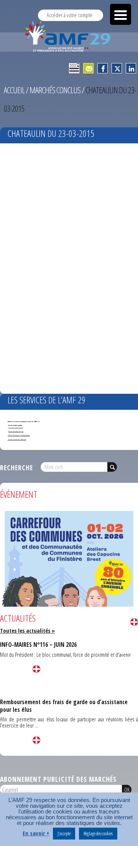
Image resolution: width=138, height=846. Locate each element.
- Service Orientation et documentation (19, 435)
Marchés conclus (55, 90)
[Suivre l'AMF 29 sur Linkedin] (131, 68)
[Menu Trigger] (120, 14)
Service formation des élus (15, 431)
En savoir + (36, 833)
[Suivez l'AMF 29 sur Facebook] (102, 68)
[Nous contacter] (88, 68)
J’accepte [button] (64, 833)
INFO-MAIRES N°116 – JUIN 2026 (38, 644)
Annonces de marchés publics (15, 427)
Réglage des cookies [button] (98, 833)
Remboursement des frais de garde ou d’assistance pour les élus (64, 705)
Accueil (14, 90)
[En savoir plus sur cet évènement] (69, 603)
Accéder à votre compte (69, 15)
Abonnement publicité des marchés (58, 779)
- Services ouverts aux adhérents (17, 439)
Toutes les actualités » (27, 630)
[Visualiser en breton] (74, 68)
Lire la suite (134, 622)
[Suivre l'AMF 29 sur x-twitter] (117, 68)
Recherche (16, 467)
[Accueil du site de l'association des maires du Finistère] (69, 36)
